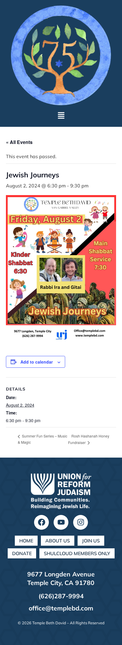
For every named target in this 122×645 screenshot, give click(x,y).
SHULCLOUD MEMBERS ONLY (77, 553)
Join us (91, 541)
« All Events (19, 142)
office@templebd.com (61, 608)
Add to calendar (36, 362)
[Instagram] (80, 522)
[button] (61, 115)
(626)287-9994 (61, 596)
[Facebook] (41, 522)
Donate (22, 553)
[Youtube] (61, 522)
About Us (57, 541)
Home (26, 541)
